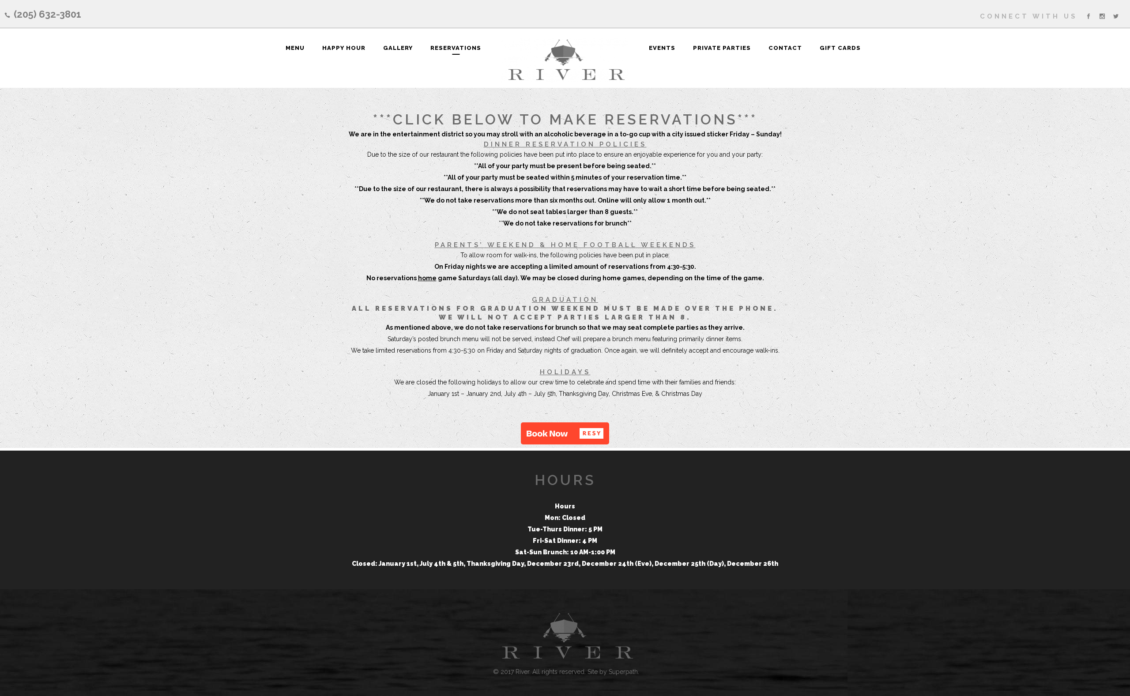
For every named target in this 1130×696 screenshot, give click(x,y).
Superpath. (624, 671)
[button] (565, 433)
